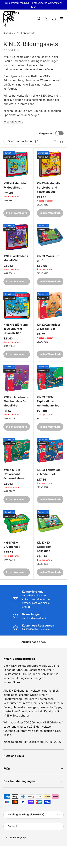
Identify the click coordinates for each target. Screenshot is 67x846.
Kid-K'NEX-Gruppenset (11, 544)
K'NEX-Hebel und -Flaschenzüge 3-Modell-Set (16, 401)
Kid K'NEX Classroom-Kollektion (45, 547)
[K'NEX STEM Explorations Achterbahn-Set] (50, 378)
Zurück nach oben (33, 642)
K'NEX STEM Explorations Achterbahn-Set (48, 401)
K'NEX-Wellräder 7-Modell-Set (16, 258)
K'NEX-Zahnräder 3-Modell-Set (48, 326)
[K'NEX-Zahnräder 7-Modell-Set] (16, 164)
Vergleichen (46, 133)
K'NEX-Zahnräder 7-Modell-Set (15, 185)
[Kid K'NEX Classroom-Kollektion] (50, 523)
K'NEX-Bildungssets (25, 33)
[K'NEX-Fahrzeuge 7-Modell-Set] (50, 451)
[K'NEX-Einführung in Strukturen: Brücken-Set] (16, 305)
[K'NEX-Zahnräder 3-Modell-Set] (50, 305)
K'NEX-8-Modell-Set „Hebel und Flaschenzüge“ (48, 187)
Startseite (8, 33)
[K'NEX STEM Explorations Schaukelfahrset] (16, 451)
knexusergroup (18, 837)
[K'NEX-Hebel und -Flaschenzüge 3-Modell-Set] (16, 378)
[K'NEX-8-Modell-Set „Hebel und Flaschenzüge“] (50, 164)
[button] (54, 19)
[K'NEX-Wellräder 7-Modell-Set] (16, 237)
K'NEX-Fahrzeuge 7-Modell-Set (49, 472)
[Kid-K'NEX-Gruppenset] (16, 523)
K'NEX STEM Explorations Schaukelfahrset (14, 474)
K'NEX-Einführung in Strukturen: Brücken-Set (15, 329)
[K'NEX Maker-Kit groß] (50, 237)
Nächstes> (16, 122)
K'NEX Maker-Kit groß (48, 258)
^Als (6, 122)
